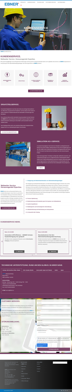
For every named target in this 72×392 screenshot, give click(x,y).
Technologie (40, 2)
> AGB (22, 371)
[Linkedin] (62, 390)
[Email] (67, 390)
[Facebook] (63, 390)
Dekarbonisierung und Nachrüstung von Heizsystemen (40, 209)
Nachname (39, 305)
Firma (38, 310)
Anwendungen (31, 2)
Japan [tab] (62, 270)
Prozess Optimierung (32, 198)
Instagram (38, 368)
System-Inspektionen (32, 204)
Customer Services (51, 2)
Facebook (38, 366)
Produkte (23, 2)
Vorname (39, 300)
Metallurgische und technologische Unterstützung (39, 206)
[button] (35, 48)
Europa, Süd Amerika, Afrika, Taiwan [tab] (11, 270)
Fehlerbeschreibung (41, 330)
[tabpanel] (36, 283)
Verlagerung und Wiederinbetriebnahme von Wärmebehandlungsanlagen (44, 180)
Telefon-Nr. (39, 320)
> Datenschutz (23, 366)
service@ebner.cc (10, 290)
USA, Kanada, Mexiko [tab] (28, 270)
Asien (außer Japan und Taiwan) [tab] (44, 270)
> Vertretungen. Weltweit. (25, 378)
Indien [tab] (56, 270)
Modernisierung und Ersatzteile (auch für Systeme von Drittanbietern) (44, 201)
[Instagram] (65, 390)
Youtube (38, 371)
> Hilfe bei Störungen (24, 380)
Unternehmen (61, 2)
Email (38, 315)
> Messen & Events (24, 373)
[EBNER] (12, 6)
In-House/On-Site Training (33, 212)
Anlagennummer (42, 325)
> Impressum (23, 368)
